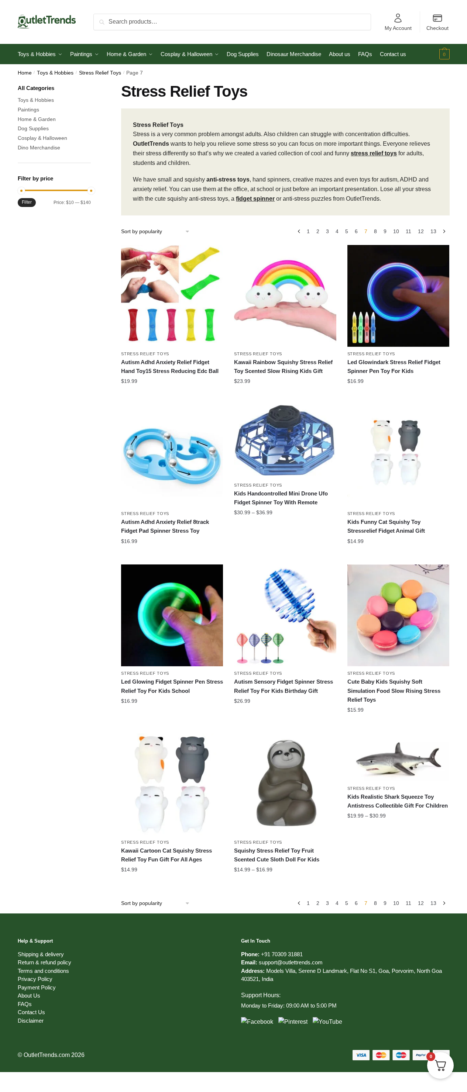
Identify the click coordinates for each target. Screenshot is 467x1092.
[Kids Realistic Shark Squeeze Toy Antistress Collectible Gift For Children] (398, 757)
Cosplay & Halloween (42, 138)
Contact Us (31, 1012)
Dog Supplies (33, 128)
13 (433, 231)
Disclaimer (31, 1020)
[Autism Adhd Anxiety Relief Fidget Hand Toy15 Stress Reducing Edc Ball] (172, 296)
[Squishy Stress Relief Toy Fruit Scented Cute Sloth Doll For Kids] (285, 784)
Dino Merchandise (39, 148)
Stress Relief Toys (100, 73)
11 (408, 231)
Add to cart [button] (172, 725)
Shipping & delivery (41, 954)
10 (396, 231)
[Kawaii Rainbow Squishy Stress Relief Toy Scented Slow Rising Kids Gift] (285, 296)
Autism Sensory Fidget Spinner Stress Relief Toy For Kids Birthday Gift (283, 686)
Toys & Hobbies (55, 73)
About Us (29, 995)
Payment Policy (37, 987)
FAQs (25, 1004)
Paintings (28, 110)
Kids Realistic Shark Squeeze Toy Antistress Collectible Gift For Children (397, 801)
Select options (172, 396)
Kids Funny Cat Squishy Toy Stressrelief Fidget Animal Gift (386, 526)
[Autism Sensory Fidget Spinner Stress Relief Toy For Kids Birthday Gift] (285, 615)
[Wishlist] (211, 256)
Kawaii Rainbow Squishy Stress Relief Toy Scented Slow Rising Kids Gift (283, 366)
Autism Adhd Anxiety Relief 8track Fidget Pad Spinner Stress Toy (165, 526)
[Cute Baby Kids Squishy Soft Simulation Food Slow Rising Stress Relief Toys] (398, 615)
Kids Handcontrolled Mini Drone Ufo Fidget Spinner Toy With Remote (281, 497)
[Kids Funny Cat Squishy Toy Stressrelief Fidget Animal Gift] (398, 456)
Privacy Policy (35, 979)
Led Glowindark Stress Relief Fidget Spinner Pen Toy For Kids (393, 366)
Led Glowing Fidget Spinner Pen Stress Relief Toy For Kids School (172, 686)
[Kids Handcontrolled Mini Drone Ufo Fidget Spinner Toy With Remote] (285, 441)
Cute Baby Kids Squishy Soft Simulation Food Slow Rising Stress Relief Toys (393, 690)
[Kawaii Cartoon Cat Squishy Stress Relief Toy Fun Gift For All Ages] (172, 784)
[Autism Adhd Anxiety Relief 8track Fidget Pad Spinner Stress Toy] (172, 456)
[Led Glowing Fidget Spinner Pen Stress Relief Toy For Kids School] (172, 615)
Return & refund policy (44, 962)
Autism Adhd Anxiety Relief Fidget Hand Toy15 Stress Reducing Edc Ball (170, 366)
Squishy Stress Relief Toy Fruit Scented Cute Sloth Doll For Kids (276, 855)
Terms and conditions (43, 971)
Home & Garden (37, 119)
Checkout (437, 28)
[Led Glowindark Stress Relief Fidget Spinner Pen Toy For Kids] (398, 296)
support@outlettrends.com (291, 962)
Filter (27, 202)
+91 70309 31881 (282, 954)
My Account (398, 28)
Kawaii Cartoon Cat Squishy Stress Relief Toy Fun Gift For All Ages (166, 855)
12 (421, 231)
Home (25, 73)
